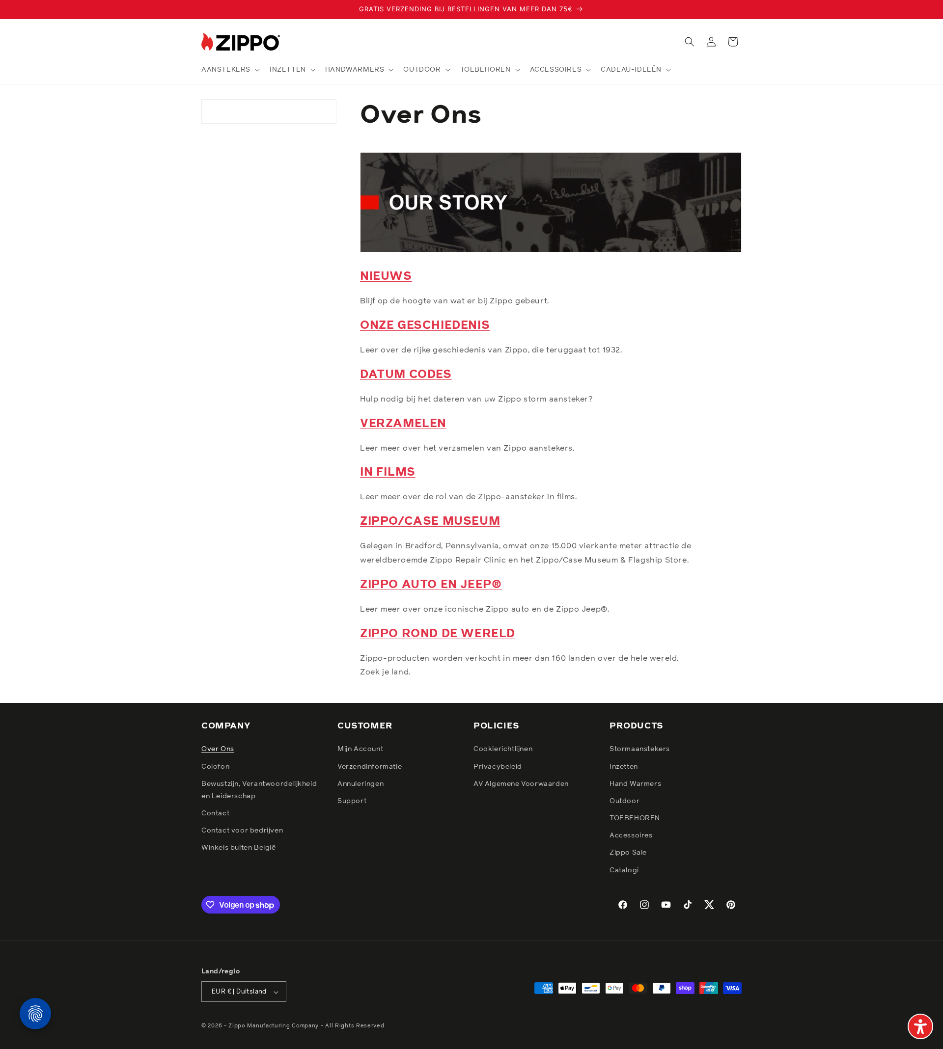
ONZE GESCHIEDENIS (425, 325)
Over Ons (217, 749)
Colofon (215, 766)
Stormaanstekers (640, 749)
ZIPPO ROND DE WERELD (437, 634)
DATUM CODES (406, 374)
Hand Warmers (635, 783)
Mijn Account (360, 749)
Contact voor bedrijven (242, 831)
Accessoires (631, 836)
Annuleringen (360, 783)
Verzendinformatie (369, 766)
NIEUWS (386, 276)
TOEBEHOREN (635, 818)
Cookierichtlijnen (502, 749)
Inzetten (624, 766)
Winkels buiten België (238, 848)
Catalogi (624, 870)
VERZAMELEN (403, 424)
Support (351, 801)
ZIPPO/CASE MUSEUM (430, 521)
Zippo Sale (628, 853)
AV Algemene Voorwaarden (521, 783)
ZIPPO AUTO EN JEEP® (430, 585)
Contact (215, 813)
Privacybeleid (497, 766)
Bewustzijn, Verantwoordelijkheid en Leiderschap (259, 790)
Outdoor (624, 801)
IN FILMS (388, 472)
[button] (229, 69)
